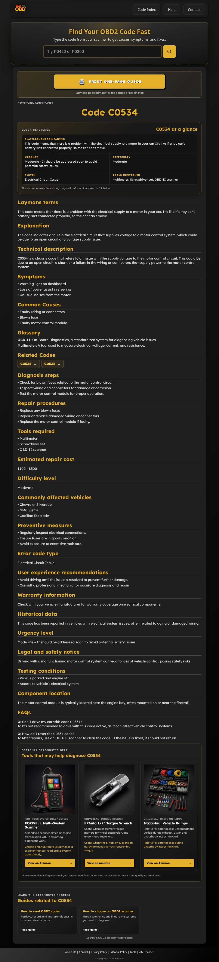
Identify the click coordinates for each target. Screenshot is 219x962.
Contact (83, 952)
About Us (70, 952)
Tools (133, 952)
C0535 (28, 364)
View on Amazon (50, 863)
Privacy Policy (99, 952)
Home (21, 102)
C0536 (52, 364)
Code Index (147, 9)
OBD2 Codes (35, 102)
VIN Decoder (146, 952)
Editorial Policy (118, 952)
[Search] (169, 51)
